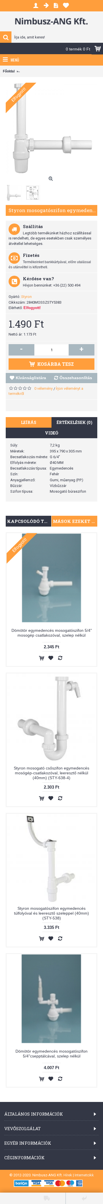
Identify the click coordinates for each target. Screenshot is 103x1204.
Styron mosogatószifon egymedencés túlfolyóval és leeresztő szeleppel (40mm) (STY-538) (51, 913)
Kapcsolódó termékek (29, 521)
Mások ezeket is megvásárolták (75, 521)
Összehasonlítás (76, 377)
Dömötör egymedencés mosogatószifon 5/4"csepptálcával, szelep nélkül (51, 1053)
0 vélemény (43, 388)
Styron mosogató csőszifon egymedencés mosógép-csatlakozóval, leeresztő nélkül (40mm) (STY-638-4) (51, 773)
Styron (26, 297)
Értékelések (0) (74, 422)
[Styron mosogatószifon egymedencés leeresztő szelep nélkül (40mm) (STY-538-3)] (51, 128)
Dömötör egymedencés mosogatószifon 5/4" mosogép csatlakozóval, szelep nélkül (51, 632)
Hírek (68, 1175)
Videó (51, 433)
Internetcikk (84, 1175)
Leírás (28, 422)
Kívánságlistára (31, 377)
